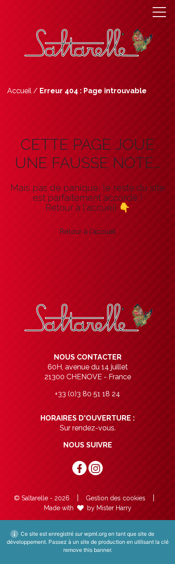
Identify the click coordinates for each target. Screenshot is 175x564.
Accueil (19, 91)
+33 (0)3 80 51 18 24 (87, 394)
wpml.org (95, 533)
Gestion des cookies (115, 498)
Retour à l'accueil (87, 231)
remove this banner (87, 550)
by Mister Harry (109, 508)
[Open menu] (159, 12)
